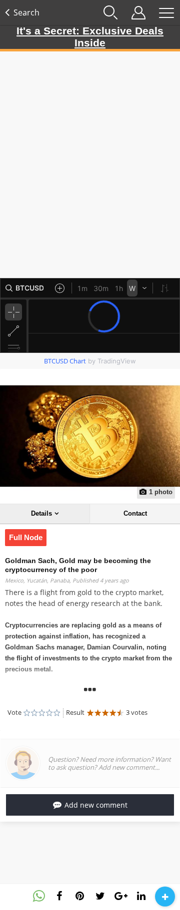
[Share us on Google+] (121, 896)
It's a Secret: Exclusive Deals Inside (90, 36)
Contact (135, 513)
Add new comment (96, 805)
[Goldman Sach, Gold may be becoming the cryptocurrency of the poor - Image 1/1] (90, 436)
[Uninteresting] (30, 713)
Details (41, 513)
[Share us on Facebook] (59, 896)
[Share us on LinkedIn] (141, 896)
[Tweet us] (101, 896)
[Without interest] (26, 713)
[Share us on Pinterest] (80, 896)
